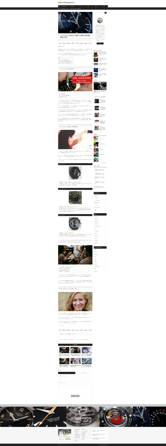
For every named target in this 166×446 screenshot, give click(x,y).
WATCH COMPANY (97, 207)
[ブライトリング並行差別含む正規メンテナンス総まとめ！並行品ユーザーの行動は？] (96, 75)
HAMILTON (96, 271)
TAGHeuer (95, 252)
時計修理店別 (72, 6)
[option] (16, 417)
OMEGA (95, 249)
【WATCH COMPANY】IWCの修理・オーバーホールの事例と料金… (86, 366)
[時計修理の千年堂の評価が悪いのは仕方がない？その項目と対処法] (64, 361)
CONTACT (100, 43)
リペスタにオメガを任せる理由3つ (64, 60)
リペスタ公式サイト (62, 325)
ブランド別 (80, 6)
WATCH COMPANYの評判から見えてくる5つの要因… (103, 53)
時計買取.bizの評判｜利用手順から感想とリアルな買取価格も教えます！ (99, 435)
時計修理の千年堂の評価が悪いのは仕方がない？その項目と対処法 (64, 366)
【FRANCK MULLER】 (97, 226)
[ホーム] (59, 6)
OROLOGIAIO (96, 195)
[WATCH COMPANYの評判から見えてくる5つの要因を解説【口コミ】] (96, 54)
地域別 (88, 6)
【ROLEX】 (96, 216)
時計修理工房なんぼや (78, 434)
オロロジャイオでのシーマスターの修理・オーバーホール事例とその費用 (64, 355)
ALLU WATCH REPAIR (97, 200)
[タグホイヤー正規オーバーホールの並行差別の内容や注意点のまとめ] (96, 70)
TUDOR (95, 259)
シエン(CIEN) (76, 432)
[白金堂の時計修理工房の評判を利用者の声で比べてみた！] (75, 361)
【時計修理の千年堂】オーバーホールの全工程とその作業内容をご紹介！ (99, 187)
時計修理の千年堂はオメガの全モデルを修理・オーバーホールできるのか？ (99, 178)
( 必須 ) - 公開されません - (62, 382)
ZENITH (95, 261)
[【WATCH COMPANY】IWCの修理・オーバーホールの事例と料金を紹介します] (87, 361)
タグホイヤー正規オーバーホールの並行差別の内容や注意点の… (102, 69)
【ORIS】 (95, 233)
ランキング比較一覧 (84, 431)
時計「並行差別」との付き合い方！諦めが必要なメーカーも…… (102, 116)
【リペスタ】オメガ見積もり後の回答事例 (65, 61)
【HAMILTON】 (96, 235)
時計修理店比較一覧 (64, 6)
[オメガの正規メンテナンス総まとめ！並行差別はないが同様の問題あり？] (96, 60)
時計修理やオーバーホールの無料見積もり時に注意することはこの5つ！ (100, 91)
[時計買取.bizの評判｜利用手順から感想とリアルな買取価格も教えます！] (96, 65)
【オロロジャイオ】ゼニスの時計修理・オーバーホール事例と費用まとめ (86, 355)
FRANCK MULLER (97, 266)
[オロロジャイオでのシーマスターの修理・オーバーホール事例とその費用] (64, 350)
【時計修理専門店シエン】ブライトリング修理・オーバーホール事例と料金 (99, 182)
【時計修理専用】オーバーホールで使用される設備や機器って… (102, 109)
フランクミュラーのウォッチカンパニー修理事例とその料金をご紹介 (75, 355)
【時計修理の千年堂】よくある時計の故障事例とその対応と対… (102, 129)
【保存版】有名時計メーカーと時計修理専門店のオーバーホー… (102, 102)
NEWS (83, 437)
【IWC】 (95, 228)
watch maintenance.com (66, 2)
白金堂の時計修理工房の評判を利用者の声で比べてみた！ (75, 366)
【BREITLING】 (96, 221)
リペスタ (60, 12)
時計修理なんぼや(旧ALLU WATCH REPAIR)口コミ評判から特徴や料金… (99, 438)
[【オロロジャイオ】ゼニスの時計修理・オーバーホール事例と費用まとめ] (87, 350)
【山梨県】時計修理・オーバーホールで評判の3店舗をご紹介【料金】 (99, 173)
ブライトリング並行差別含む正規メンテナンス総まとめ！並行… (102, 74)
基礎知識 (96, 6)
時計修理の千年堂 (96, 202)
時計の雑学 (103, 6)
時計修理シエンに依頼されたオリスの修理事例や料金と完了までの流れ (99, 170)
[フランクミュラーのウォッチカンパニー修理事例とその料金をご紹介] (75, 350)
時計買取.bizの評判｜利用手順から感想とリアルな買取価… (103, 64)
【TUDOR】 (96, 240)
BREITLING (96, 254)
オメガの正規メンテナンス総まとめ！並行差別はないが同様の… (102, 59)
